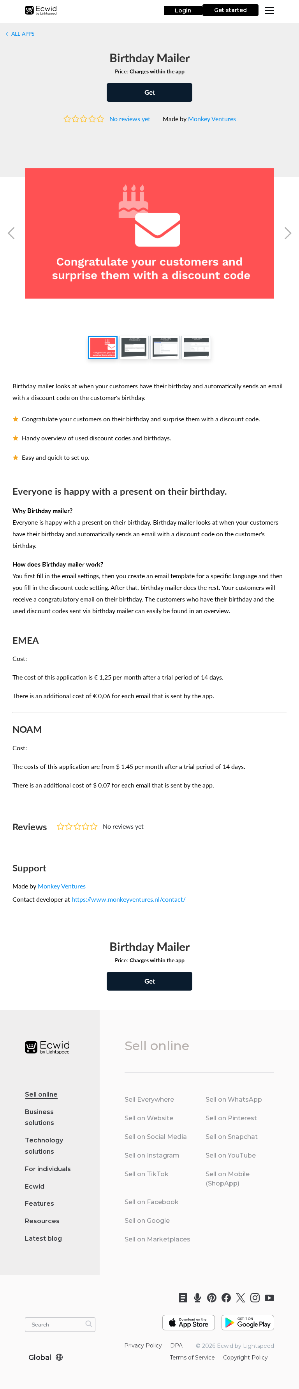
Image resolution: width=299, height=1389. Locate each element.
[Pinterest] (209, 1297)
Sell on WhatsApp (234, 1099)
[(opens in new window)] (188, 1319)
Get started (230, 10)
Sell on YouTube (231, 1155)
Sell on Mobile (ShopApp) (228, 1178)
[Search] (88, 1323)
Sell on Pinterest (231, 1118)
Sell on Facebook (152, 1202)
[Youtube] (267, 1297)
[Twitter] (238, 1297)
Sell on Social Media (156, 1136)
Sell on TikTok (147, 1174)
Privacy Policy (143, 1345)
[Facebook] (223, 1297)
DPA (176, 1345)
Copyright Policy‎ (245, 1357)
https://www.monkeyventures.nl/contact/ (129, 899)
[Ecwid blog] (180, 1297)
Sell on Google (147, 1220)
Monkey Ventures (212, 119)
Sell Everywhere (149, 1099)
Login (183, 10)
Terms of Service (192, 1357)
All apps (22, 33)
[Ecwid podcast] (195, 1297)
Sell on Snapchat (232, 1136)
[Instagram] (252, 1297)
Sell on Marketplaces (157, 1239)
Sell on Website (149, 1118)
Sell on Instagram (152, 1155)
